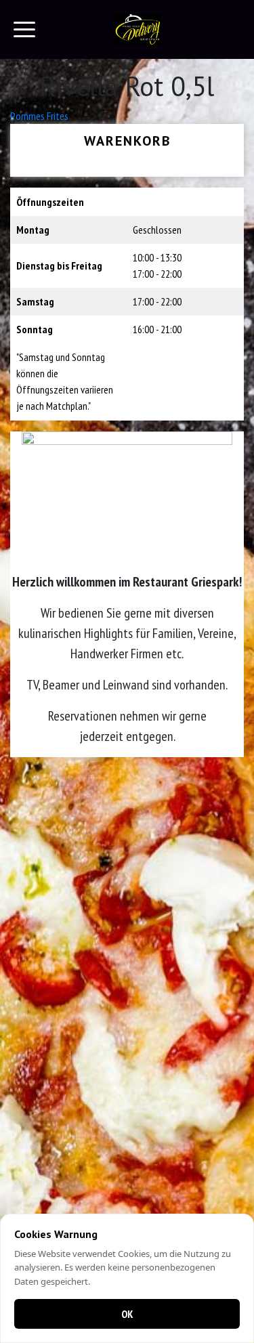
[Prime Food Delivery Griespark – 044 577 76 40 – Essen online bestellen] (137, 29)
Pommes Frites (39, 116)
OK (127, 1314)
